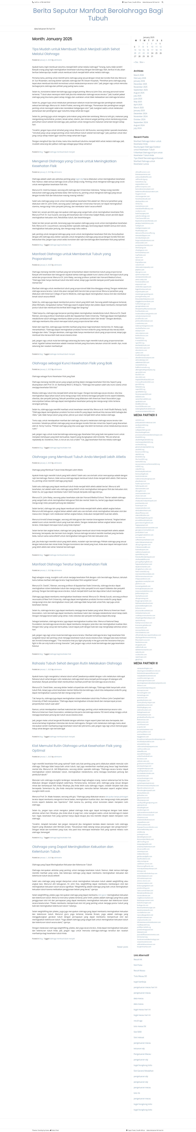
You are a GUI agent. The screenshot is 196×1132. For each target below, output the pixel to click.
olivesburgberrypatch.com (146, 790)
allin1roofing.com (143, 842)
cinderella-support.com (143, 287)
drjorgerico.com (140, 272)
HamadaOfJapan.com (142, 235)
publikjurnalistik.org (144, 927)
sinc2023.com (140, 427)
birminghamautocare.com (144, 589)
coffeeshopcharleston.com (144, 540)
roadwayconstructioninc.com (145, 615)
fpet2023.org (139, 338)
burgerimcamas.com (144, 947)
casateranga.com (143, 810)
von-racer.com (140, 537)
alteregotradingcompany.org (145, 370)
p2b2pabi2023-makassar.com (145, 422)
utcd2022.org (139, 449)
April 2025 (138, 104)
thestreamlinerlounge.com (146, 908)
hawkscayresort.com (142, 484)
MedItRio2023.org (141, 404)
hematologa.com (143, 695)
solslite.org (141, 832)
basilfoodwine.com (143, 859)
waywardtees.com (141, 184)
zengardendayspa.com (145, 768)
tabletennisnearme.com (143, 650)
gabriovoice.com (142, 722)
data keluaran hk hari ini (151, 2)
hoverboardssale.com (143, 199)
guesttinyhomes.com (144, 700)
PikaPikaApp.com (141, 231)
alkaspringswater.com (143, 545)
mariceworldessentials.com (144, 574)
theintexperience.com (142, 174)
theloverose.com (143, 720)
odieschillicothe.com (142, 515)
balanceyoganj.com (142, 213)
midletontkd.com (142, 854)
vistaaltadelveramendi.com (146, 676)
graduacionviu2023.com (145, 764)
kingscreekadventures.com (144, 240)
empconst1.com (140, 284)
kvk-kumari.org (142, 937)
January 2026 (139, 81)
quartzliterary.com (141, 554)
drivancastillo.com (143, 849)
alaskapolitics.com (141, 201)
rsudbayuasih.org (143, 925)
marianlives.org (140, 182)
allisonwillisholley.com (144, 829)
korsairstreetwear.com (145, 729)
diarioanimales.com (142, 488)
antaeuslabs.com (141, 243)
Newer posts (122, 947)
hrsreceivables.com (142, 282)
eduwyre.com (140, 331)
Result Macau (139, 970)
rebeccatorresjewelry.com (144, 267)
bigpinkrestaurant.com (143, 289)
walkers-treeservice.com (145, 815)
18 (156, 50)
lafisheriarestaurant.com (144, 576)
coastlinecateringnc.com (145, 678)
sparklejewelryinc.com (144, 771)
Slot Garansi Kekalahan (143, 1071)
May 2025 (138, 101)
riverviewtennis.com (142, 632)
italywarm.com (142, 932)
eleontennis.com (141, 350)
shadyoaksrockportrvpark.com (146, 501)
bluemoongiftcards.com (145, 866)
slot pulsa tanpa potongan (116, 796)
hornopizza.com (142, 690)
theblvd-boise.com (141, 335)
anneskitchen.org (143, 744)
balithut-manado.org (142, 367)
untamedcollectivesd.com (146, 820)
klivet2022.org (140, 457)
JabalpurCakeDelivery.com (144, 223)
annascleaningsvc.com (145, 778)
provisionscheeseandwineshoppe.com (148, 435)
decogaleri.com (140, 491)
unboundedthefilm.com (143, 177)
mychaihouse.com (141, 596)
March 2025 (139, 107)
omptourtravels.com (144, 920)
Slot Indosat (139, 1037)
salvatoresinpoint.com (143, 316)
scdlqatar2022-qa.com (143, 430)
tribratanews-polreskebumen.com (149, 922)
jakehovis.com (140, 584)
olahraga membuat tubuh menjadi (62, 152)
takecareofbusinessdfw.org (145, 233)
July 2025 (137, 95)
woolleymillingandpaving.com (147, 803)
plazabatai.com (140, 481)
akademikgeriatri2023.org (144, 440)
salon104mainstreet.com (143, 542)
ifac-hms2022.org (141, 459)
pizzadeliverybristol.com (143, 520)
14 (139, 50)
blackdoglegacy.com (144, 707)
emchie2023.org (140, 445)
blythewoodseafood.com (144, 603)
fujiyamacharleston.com (143, 564)
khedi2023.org (140, 437)
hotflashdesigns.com (142, 304)
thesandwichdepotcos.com (144, 299)
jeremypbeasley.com (142, 296)
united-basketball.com (144, 756)
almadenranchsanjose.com (144, 358)
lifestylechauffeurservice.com (145, 309)
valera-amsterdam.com (145, 891)
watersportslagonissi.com (144, 326)
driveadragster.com (144, 693)
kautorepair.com (141, 505)
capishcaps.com (140, 657)
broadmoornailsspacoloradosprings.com (151, 739)
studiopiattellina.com (142, 559)
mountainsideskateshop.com (147, 873)
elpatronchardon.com (142, 567)
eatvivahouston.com (144, 710)
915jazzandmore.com (142, 579)
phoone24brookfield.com (144, 611)
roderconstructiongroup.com (145, 479)
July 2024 (137, 128)
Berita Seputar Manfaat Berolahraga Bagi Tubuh (98, 14)
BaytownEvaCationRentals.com (146, 221)
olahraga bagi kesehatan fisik (60, 245)
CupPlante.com (140, 255)
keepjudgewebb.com (144, 844)
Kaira (47, 1130)
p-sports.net (141, 727)
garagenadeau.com (142, 306)
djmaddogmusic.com (144, 837)
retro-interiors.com (141, 333)
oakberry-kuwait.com (142, 552)
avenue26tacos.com (144, 734)
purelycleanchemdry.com (144, 245)
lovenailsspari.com (141, 549)
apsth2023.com (140, 401)
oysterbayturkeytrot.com (145, 783)
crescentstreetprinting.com (146, 688)
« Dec (136, 62)
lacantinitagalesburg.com (144, 518)
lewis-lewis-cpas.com (142, 348)
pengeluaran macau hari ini (145, 987)
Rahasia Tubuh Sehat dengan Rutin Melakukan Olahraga (77, 663)
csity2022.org (139, 469)
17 (152, 50)
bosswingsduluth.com (142, 586)
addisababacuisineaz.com (146, 944)
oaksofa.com (139, 652)
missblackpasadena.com (145, 742)
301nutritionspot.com (144, 878)
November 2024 (140, 116)
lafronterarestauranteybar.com (148, 785)
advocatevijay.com (141, 360)
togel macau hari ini (142, 1009)
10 (152, 47)
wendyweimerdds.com (143, 277)
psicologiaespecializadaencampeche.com (151, 683)
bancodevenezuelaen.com (144, 189)
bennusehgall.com (141, 474)
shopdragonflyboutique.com (145, 618)
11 (156, 47)
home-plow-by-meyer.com (146, 702)
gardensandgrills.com (144, 856)
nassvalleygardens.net (145, 915)
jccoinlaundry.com (141, 503)
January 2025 (139, 110)
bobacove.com (140, 608)
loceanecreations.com (144, 883)
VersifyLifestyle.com (142, 238)
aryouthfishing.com (143, 754)
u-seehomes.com (141, 323)
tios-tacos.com (142, 759)
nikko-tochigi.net (142, 861)
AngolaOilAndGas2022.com (144, 379)
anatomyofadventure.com (146, 847)
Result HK (138, 959)
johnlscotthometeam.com (144, 321)
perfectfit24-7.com (141, 532)
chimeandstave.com (144, 715)
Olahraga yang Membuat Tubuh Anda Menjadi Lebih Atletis (79, 457)
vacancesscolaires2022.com (145, 411)
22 (144, 53)
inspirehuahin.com (141, 292)
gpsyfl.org (138, 659)
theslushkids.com (143, 793)
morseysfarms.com (142, 630)
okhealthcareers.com (142, 172)
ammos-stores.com (143, 881)
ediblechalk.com (141, 647)
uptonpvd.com (142, 805)
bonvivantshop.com (142, 252)
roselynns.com (140, 211)
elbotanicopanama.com (143, 498)
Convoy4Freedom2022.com (144, 382)
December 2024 (140, 113)
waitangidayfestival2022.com (145, 409)
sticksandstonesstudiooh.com (147, 812)
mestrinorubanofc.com (145, 910)
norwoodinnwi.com (143, 895)
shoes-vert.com (140, 496)
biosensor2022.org (141, 452)
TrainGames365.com (142, 218)
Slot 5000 (138, 1032)
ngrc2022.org (139, 343)
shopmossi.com (142, 817)
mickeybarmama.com (142, 613)
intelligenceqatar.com (142, 228)
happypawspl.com (141, 525)
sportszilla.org (140, 620)
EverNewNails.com (141, 311)
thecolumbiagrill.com (142, 432)
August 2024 (139, 125)
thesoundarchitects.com (145, 839)
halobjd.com (139, 226)
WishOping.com (140, 248)
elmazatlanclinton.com (143, 510)
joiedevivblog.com (143, 888)
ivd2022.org (139, 466)
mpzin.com (139, 257)
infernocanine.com (143, 825)
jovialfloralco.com (141, 318)
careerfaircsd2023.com (143, 399)
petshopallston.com (144, 732)
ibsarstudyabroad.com (143, 471)
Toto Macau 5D (140, 976)
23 (148, 53)
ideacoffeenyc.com (141, 513)
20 (135, 53)
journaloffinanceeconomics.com (148, 934)
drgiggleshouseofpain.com (144, 301)
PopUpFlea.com (140, 262)
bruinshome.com (143, 776)
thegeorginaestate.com (143, 601)
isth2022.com (139, 420)
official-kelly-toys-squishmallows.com (148, 635)
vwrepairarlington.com (145, 668)
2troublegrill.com (142, 807)
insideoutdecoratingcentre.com (146, 314)
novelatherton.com (143, 912)
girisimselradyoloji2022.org (144, 447)
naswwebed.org (141, 365)
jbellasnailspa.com (141, 593)
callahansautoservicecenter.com (146, 528)
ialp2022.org (139, 454)
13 (135, 50)
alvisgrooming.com (141, 598)
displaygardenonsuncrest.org (145, 637)
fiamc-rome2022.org (142, 571)
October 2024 (139, 119)
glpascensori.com (143, 798)
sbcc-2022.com (140, 377)
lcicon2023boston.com (143, 406)
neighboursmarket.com (145, 898)
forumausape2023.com (143, 394)
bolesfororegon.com (144, 903)
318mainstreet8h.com (142, 547)
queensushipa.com (142, 274)
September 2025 (141, 90)
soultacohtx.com (141, 655)
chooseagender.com (142, 196)
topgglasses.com (143, 737)
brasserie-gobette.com (143, 625)
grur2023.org (139, 384)
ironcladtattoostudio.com (145, 773)
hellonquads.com (141, 486)
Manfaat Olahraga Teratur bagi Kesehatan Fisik (69, 564)
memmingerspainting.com (144, 294)
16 (148, 50)
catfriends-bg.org (141, 179)
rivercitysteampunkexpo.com (147, 868)
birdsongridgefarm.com (145, 886)
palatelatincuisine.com (145, 705)
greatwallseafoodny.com (145, 717)
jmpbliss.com (139, 270)
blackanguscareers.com (145, 900)
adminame (58, 60)
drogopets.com (140, 645)
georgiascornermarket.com (144, 530)
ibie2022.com (139, 375)
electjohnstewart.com (144, 917)
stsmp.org (138, 204)
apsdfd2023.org (140, 392)
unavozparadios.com (142, 493)
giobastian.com (142, 795)
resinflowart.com (143, 724)
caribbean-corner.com (144, 864)
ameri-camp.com (141, 279)
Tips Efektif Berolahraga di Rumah (148, 158)
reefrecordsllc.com (143, 749)
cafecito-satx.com (143, 761)
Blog (41, 152)
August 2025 (139, 93)
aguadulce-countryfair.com (144, 581)
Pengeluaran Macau (142, 1054)
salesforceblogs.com (142, 216)
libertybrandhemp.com (145, 893)
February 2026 (140, 78)
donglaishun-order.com (143, 569)
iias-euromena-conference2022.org (147, 464)
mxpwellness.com (143, 822)
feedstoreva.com (141, 642)
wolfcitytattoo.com (143, 781)
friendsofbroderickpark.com (145, 557)
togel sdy (79, 179)
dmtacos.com (141, 685)
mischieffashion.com (142, 328)
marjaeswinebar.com (142, 508)
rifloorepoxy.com (143, 800)
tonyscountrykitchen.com (144, 591)
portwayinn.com (142, 834)
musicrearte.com (141, 628)
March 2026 (139, 75)
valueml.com (139, 265)
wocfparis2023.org (141, 425)
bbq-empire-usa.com (142, 640)
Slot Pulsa (138, 965)
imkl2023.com (140, 397)
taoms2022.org (140, 462)
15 (144, 50)
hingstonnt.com (140, 194)
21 (139, 53)
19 (161, 50)
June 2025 (138, 98)
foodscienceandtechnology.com (148, 939)
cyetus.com (139, 353)
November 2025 (140, 87)
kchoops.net (141, 871)
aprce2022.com (140, 372)
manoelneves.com (141, 206)
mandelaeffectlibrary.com (144, 209)
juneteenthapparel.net (145, 930)
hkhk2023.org (140, 387)
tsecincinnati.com (141, 476)
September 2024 (141, 122)
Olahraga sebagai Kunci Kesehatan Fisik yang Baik (72, 363)
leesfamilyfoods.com (142, 345)
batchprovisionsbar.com (143, 623)
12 (161, 47)
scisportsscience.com (144, 942)
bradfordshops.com (142, 355)
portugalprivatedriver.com (144, 535)
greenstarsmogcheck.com (144, 523)
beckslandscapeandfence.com (147, 673)
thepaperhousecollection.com (147, 827)
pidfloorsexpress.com (143, 187)
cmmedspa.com (142, 851)
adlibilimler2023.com (142, 362)
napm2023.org (140, 389)
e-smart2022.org (141, 340)
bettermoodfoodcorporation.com (146, 191)
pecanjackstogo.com (144, 766)
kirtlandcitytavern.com (144, 876)
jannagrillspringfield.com (143, 562)
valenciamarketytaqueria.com (147, 746)
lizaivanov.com (142, 698)
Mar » (142, 62)
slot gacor (102, 895)
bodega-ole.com (142, 905)
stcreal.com (139, 260)
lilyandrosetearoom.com (145, 788)
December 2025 (140, 84)
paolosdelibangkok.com (143, 606)
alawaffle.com (142, 751)
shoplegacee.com (141, 250)
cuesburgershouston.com (146, 681)
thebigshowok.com (143, 712)
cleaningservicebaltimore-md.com (148, 671)
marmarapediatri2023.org (144, 442)
